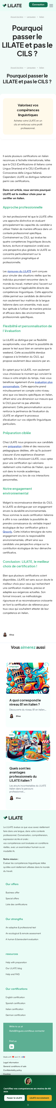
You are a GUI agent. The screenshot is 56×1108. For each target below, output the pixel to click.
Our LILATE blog (14, 968)
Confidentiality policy (12, 1070)
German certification (16, 1015)
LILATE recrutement (39, 1098)
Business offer (12, 892)
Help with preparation (16, 962)
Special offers (12, 898)
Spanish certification (15, 1003)
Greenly (7, 531)
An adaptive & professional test (21, 927)
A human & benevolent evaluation (22, 939)
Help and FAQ (13, 974)
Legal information (11, 1062)
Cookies (7, 1074)
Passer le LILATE (14, 1098)
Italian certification (14, 1009)
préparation (15, 446)
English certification (15, 997)
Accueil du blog (17, 17)
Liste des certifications (16, 904)
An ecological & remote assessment (23, 933)
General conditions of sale (14, 1066)
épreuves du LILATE (19, 271)
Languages (31, 17)
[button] (51, 5)
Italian (41, 17)
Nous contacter (37, 1030)
